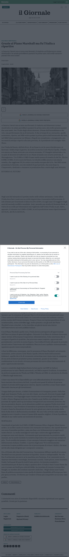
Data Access (34, 309)
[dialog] (34, 278)
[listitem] (34, 273)
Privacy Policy (45, 309)
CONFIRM (21, 302)
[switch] (56, 276)
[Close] (65, 248)
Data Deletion (24, 309)
